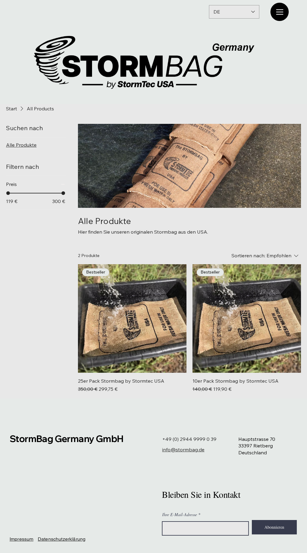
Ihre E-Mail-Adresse (179, 515)
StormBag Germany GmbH (66, 438)
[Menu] (279, 12)
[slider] (8, 193)
